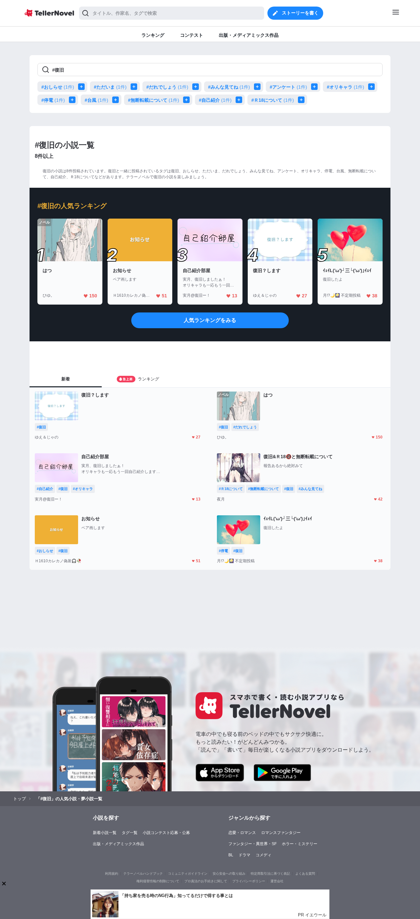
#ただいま (110, 87)
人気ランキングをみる (210, 320)
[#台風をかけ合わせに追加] (116, 100)
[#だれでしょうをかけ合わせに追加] (196, 86)
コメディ (263, 855)
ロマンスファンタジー (281, 832)
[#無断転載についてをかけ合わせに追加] (187, 100)
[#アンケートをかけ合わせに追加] (315, 86)
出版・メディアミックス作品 (118, 844)
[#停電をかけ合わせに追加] (73, 100)
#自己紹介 (215, 100)
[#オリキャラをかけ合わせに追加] (372, 86)
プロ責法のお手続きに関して (205, 881)
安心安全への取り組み (229, 873)
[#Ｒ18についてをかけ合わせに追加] (302, 100)
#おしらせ (57, 87)
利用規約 (111, 873)
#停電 (53, 100)
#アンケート (288, 87)
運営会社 (277, 881)
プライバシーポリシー (248, 881)
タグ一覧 (129, 832)
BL (230, 855)
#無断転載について (153, 100)
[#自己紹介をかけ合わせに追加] (240, 100)
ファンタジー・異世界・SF (252, 844)
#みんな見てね (229, 87)
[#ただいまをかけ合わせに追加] (135, 86)
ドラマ (244, 855)
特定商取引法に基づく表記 (270, 873)
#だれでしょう (167, 87)
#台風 (96, 100)
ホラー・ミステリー (299, 844)
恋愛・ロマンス (242, 832)
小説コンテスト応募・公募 (166, 832)
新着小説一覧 (104, 832)
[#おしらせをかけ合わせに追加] (82, 86)
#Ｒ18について (272, 100)
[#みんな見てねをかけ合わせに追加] (258, 86)
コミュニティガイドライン (187, 873)
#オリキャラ (345, 87)
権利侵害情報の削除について (157, 881)
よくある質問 (305, 873)
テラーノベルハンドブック (143, 873)
